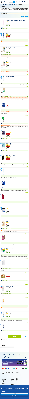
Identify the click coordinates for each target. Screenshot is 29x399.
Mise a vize (12, 379)
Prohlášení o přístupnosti (3, 383)
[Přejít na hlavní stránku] (4, 2)
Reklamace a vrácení (3, 376)
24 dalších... (14, 336)
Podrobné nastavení (14, 395)
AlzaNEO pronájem (17, 374)
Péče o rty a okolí (16, 4)
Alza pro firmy (17, 372)
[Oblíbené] (24, 1)
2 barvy (2, 94)
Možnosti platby (3, 374)
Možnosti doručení (3, 373)
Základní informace (12, 375)
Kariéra (12, 380)
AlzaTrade (17, 380)
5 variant (2, 174)
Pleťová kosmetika (11, 4)
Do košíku (27, 31)
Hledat (14, 1)
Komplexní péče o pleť (4, 13)
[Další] (25, 336)
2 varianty (2, 187)
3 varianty (2, 266)
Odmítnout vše (14, 397)
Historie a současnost (12, 377)
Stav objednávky (8, 372)
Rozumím (14, 393)
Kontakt (12, 372)
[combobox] (11, 2)
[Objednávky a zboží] (22, 1)
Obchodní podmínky (3, 381)
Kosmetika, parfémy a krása (5, 4)
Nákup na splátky (4, 379)
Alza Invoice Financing (17, 382)
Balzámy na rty (20, 4)
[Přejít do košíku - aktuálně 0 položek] (27, 1)
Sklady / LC (12, 384)
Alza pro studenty (17, 379)
